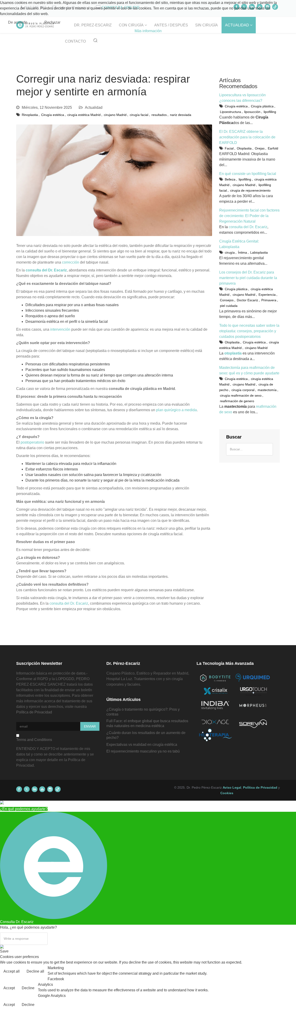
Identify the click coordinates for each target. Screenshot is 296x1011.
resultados (159, 115)
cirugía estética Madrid (84, 115)
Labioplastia (259, 252)
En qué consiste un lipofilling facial (247, 174)
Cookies (226, 793)
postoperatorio (32, 442)
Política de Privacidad (34, 712)
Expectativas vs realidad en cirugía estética (141, 745)
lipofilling (270, 112)
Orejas (260, 148)
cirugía (230, 252)
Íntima (242, 252)
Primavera (268, 300)
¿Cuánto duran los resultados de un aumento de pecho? (145, 735)
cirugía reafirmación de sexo (241, 395)
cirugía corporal (242, 390)
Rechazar (52, 22)
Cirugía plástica (262, 106)
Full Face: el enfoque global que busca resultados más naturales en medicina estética (147, 723)
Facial (229, 148)
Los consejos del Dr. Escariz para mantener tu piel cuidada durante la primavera (248, 277)
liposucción (252, 112)
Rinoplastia (30, 115)
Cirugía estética (52, 115)
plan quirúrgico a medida (176, 410)
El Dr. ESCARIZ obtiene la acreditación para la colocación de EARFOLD (247, 137)
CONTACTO (75, 41)
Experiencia (267, 294)
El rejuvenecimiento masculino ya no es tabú (143, 751)
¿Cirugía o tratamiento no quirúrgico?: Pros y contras (143, 711)
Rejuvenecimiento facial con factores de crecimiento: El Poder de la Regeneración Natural (249, 215)
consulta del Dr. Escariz (68, 603)
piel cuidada (228, 306)
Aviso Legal (232, 787)
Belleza (230, 179)
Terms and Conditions (34, 740)
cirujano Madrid (115, 115)
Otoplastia (244, 148)
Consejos (227, 300)
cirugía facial (139, 115)
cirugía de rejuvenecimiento (250, 190)
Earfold (273, 148)
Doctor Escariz (247, 300)
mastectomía (267, 390)
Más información (148, 31)
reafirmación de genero (237, 401)
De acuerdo (17, 22)
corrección (70, 262)
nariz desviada (180, 115)
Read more (283, 972)
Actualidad (93, 107)
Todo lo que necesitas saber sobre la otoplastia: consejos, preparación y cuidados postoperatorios (249, 331)
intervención (60, 329)
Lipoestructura (230, 112)
